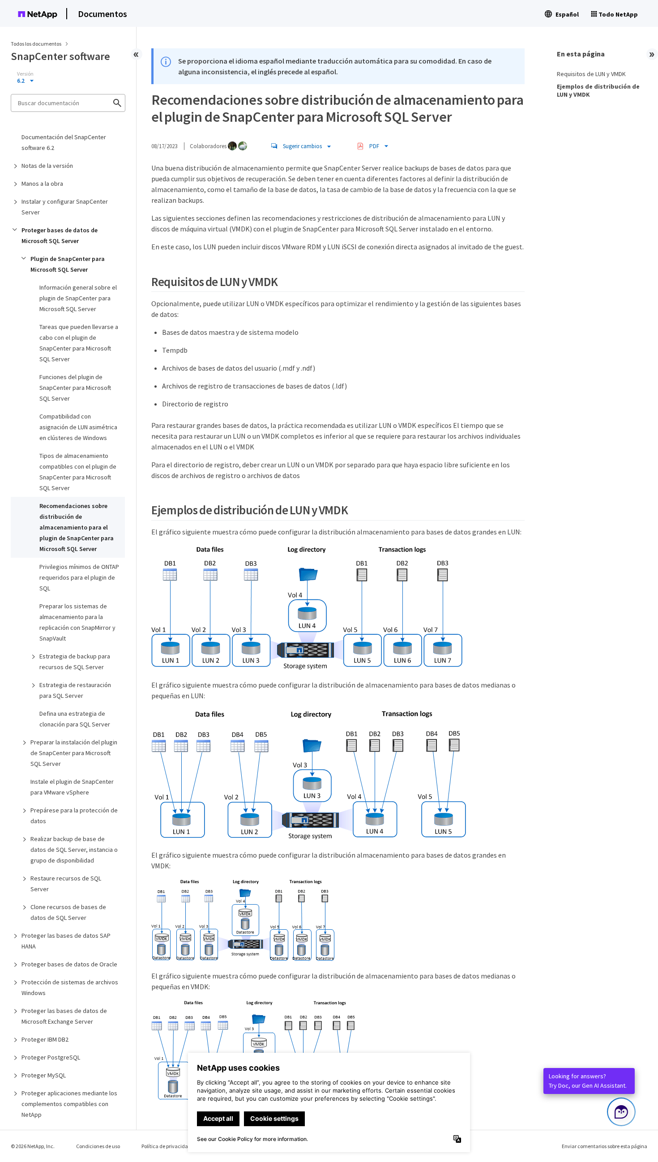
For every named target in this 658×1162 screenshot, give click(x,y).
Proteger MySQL (43, 1075)
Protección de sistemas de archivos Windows (69, 987)
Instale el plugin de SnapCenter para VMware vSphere (72, 787)
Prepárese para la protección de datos (74, 815)
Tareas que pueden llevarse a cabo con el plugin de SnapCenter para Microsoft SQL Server (78, 343)
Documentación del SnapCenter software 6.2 (63, 142)
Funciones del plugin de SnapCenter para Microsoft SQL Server (75, 387)
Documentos (102, 13)
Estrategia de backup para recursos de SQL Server (74, 661)
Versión (25, 74)
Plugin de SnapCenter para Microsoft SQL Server (67, 264)
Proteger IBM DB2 (44, 1039)
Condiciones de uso (98, 1146)
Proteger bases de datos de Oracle (69, 964)
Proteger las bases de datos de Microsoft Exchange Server (64, 1016)
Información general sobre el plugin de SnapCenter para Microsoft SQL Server (78, 298)
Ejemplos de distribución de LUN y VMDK (598, 90)
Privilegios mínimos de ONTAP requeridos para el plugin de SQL (79, 577)
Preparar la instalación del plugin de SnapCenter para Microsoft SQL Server (73, 753)
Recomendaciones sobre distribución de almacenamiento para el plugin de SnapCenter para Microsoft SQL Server (76, 527)
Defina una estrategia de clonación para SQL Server (74, 718)
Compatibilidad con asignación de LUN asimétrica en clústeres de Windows (78, 427)
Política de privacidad (166, 1146)
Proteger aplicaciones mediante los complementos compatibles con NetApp (69, 1104)
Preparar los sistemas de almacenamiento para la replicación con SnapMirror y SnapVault (77, 622)
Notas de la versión (47, 166)
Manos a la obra (42, 183)
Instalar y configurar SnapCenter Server (64, 206)
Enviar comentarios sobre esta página (604, 1146)
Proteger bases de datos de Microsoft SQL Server (59, 235)
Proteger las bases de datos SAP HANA (66, 940)
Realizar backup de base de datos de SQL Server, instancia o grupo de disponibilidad (74, 849)
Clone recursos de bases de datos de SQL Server (68, 912)
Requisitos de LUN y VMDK (591, 74)
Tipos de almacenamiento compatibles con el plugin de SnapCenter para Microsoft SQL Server (77, 472)
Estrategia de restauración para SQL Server (75, 690)
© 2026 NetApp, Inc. (33, 1146)
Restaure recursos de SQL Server (65, 883)
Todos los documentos (36, 43)
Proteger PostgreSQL (50, 1057)
